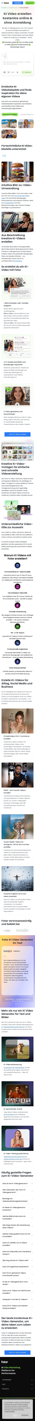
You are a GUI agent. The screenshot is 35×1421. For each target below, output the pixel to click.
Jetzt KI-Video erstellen (17, 434)
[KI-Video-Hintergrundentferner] (17, 1138)
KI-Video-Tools (13, 7)
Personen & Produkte (10, 114)
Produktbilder (9, 203)
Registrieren (29, 3)
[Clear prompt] (17, 72)
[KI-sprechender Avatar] (17, 1093)
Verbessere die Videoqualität (14, 1068)
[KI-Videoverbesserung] (17, 1049)
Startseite (4, 7)
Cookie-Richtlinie (9, 1411)
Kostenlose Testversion (17, 2)
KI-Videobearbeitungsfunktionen (12, 1027)
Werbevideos (17, 261)
